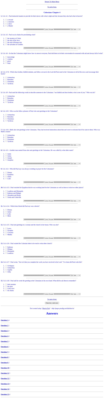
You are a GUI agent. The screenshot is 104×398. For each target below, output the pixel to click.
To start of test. (52, 299)
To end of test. (52, 7)
